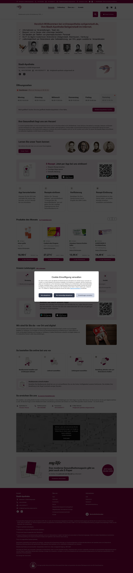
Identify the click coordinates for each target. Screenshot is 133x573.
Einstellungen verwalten (85, 295)
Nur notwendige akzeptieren (64, 295)
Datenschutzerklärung (75, 288)
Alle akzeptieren (45, 295)
